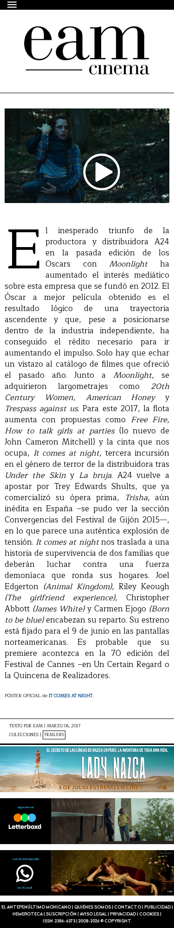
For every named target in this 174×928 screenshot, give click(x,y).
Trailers (54, 734)
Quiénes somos (92, 907)
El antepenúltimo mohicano (85, 34)
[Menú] (12, 4)
